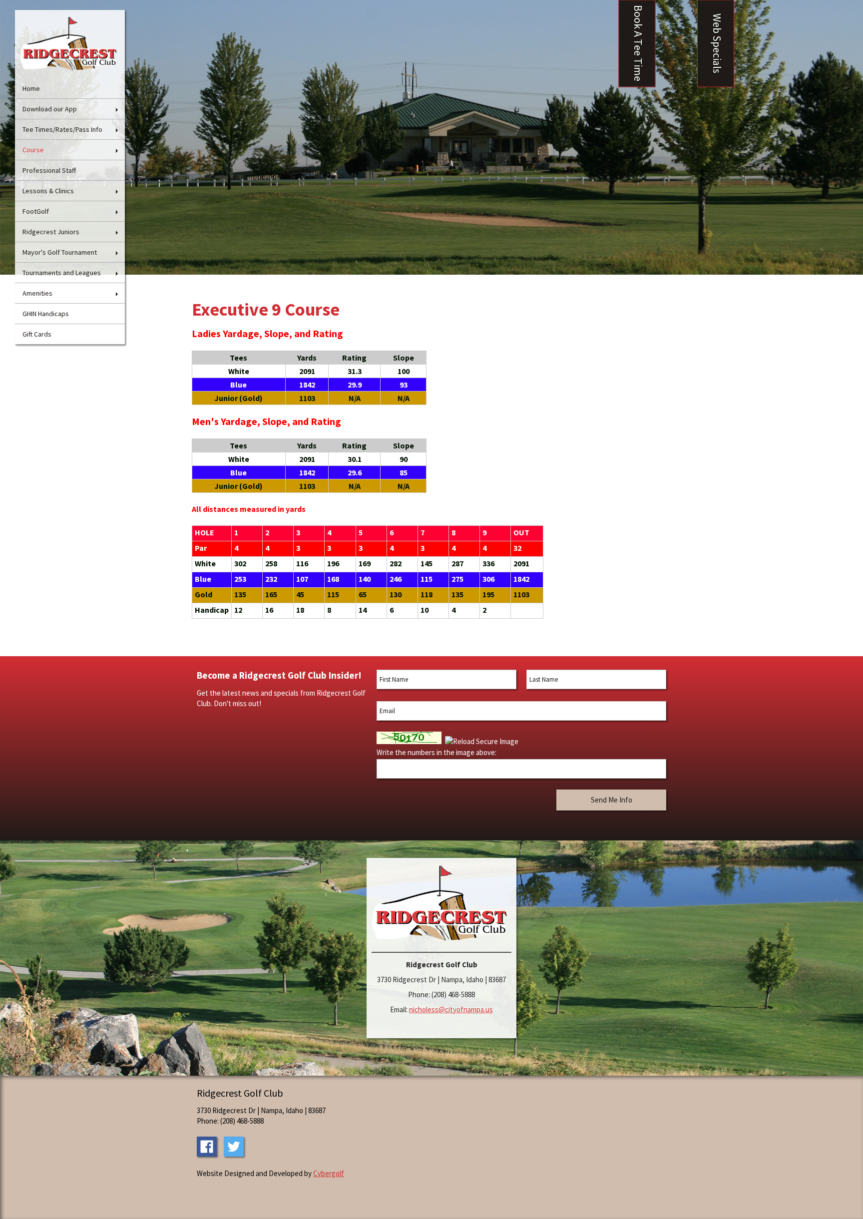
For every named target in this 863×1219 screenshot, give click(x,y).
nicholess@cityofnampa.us (451, 1009)
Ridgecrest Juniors (50, 231)
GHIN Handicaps (45, 313)
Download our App (49, 108)
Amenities (37, 293)
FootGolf (35, 211)
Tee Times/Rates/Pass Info (62, 129)
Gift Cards (36, 334)
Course (33, 149)
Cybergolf (328, 1173)
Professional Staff (49, 170)
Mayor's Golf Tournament (59, 252)
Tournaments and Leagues (61, 272)
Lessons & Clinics (48, 190)
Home (31, 88)
